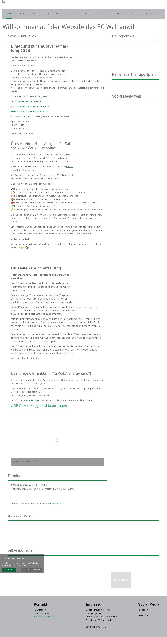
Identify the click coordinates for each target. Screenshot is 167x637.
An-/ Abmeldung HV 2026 (24, 116)
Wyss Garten (121, 580)
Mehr (148, 14)
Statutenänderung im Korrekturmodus (30, 106)
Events (133, 14)
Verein (23, 14)
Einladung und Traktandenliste (26, 101)
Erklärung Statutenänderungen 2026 (29, 111)
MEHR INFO (9, 570)
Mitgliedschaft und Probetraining (78, 14)
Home (9, 14)
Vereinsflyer (33, 400)
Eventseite (55, 503)
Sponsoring (115, 14)
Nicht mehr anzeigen (31, 570)
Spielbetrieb (41, 14)
